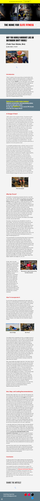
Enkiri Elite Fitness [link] (16, 4)
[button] (39, 5)
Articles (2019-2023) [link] (27, 4)
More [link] (34, 4)
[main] (20, 24)
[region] (20, 1)
